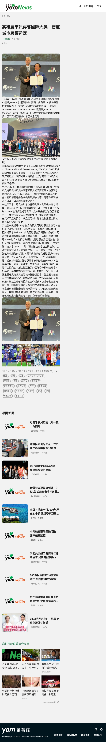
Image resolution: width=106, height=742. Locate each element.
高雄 (5, 376)
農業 (15, 381)
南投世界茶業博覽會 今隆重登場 (50, 692)
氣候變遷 (7, 396)
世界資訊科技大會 (35, 376)
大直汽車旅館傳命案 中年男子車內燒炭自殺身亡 (30, 666)
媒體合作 (98, 735)
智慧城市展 (8, 386)
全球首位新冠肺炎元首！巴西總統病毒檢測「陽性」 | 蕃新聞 (10, 692)
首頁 (3, 16)
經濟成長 (19, 391)
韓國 (48, 391)
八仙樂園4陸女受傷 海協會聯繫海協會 (11, 666)
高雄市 (31, 391)
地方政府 (21, 386)
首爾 (40, 391)
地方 (5, 371)
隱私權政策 (72, 735)
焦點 (13, 371)
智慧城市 (33, 371)
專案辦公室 (46, 371)
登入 (99, 6)
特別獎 (6, 381)
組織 (21, 376)
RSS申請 (88, 6)
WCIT (32, 386)
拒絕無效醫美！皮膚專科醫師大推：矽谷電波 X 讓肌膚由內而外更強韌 (30, 692)
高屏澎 (22, 371)
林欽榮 (24, 381)
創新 (13, 376)
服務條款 (58, 735)
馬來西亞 (19, 396)
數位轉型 (42, 386)
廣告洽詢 (85, 735)
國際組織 (7, 391)
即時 (8, 16)
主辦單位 (35, 381)
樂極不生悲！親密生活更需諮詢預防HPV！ (50, 666)
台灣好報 (6, 39)
